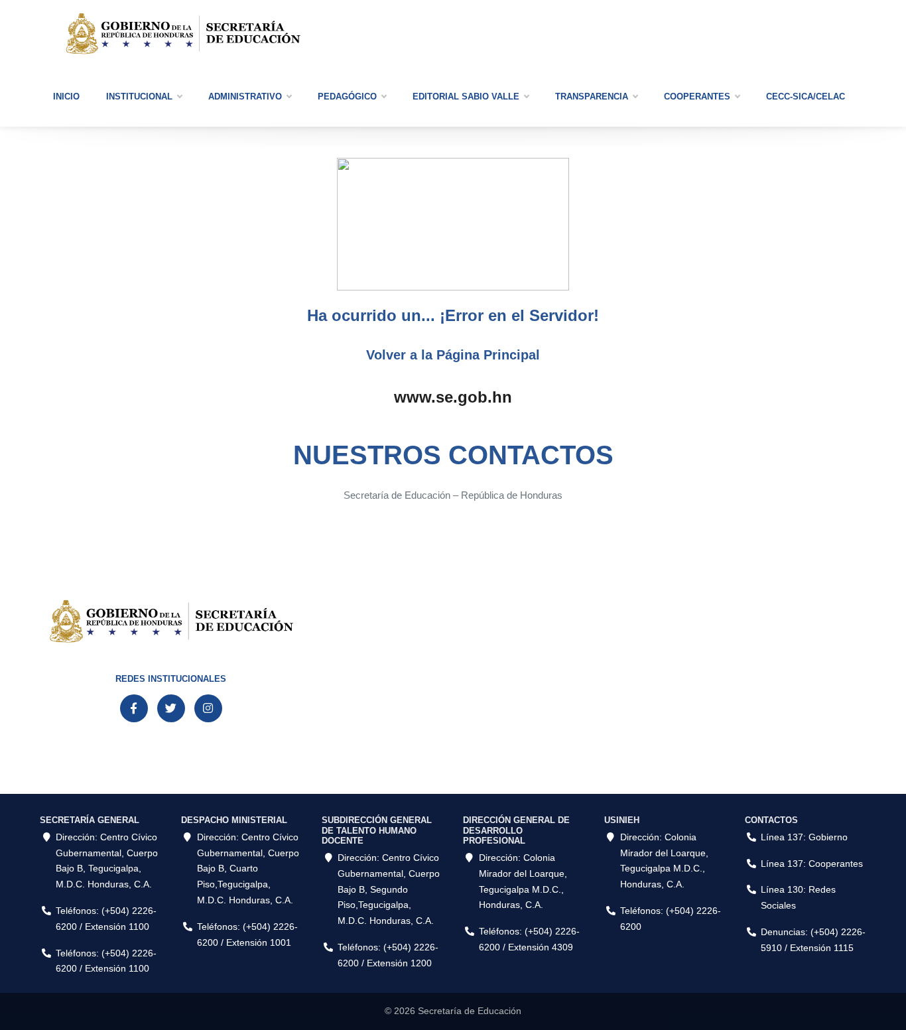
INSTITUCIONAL (139, 96)
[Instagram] (208, 708)
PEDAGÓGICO (347, 96)
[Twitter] (171, 708)
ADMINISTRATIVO (245, 96)
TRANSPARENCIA (591, 96)
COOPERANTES (697, 96)
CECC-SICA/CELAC (805, 96)
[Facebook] (134, 708)
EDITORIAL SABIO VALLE (466, 96)
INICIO (66, 96)
